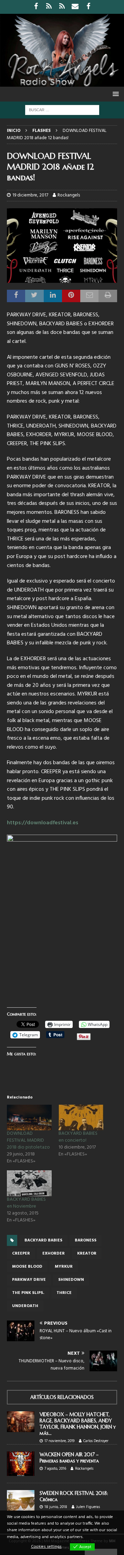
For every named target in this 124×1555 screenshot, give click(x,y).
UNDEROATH (25, 1306)
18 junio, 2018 (55, 1507)
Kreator (86, 1253)
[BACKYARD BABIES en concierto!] (81, 1117)
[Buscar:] (62, 110)
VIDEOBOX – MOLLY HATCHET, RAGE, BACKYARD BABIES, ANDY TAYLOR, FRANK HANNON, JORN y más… (78, 1424)
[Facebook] (36, 7)
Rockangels (69, 195)
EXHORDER (53, 1253)
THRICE (64, 1292)
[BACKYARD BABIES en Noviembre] (29, 1183)
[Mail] (75, 7)
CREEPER (21, 1253)
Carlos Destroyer (95, 1441)
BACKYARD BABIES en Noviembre (26, 1203)
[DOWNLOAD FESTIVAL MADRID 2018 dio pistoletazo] (29, 1117)
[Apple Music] (62, 7)
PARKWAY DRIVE (29, 1279)
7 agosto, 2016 (55, 1469)
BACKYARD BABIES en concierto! (78, 1137)
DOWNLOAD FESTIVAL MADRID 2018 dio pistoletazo (28, 1140)
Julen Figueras (88, 1507)
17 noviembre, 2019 (59, 1441)
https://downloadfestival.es (42, 822)
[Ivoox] (49, 7)
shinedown (71, 1279)
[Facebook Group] (88, 7)
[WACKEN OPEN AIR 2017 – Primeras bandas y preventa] (20, 1463)
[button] (114, 93)
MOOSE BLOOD (27, 1266)
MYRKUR (64, 1266)
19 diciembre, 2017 (30, 195)
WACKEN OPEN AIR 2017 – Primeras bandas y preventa (69, 1457)
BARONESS (85, 1240)
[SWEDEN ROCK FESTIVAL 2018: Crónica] (20, 1500)
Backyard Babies (43, 1240)
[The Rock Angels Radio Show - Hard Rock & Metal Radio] (62, 83)
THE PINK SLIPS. (28, 1292)
